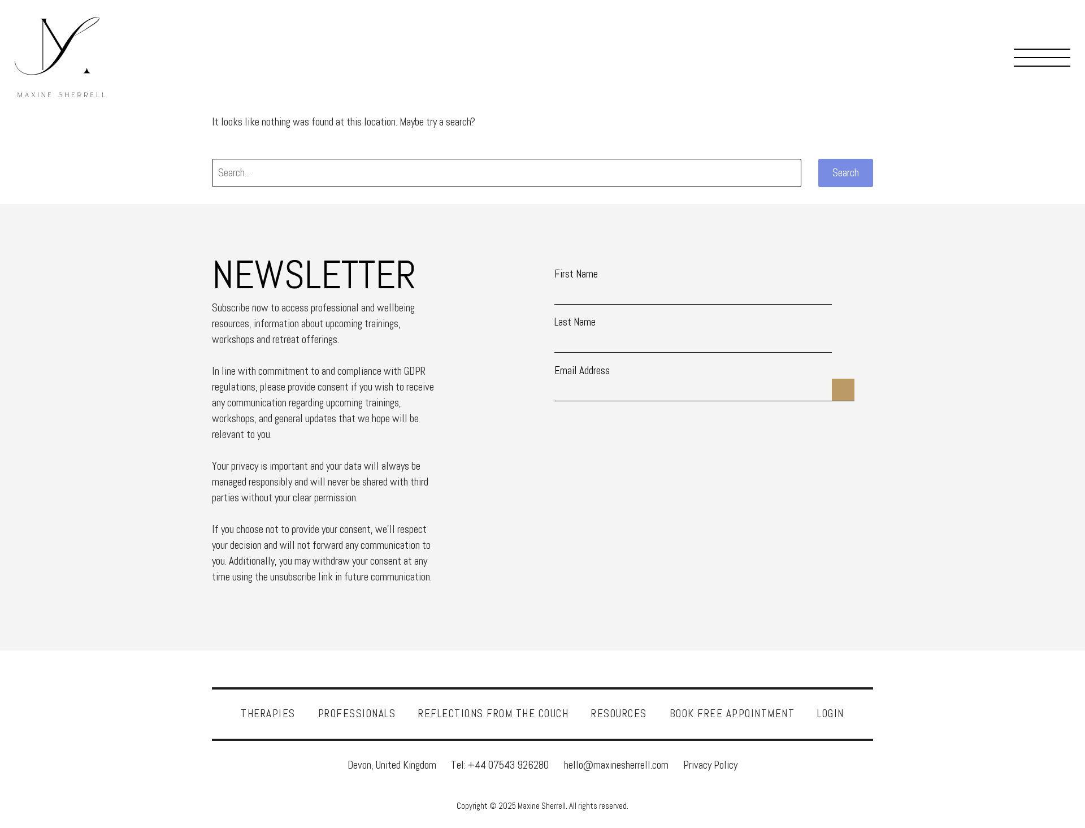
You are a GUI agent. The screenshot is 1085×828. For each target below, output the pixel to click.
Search (845, 173)
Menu (1042, 57)
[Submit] (843, 382)
